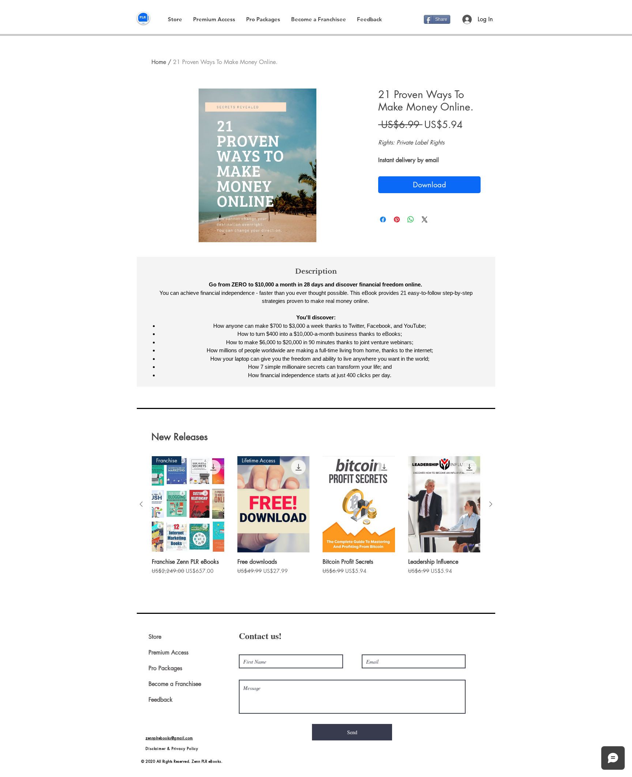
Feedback (160, 699)
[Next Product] (490, 504)
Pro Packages (165, 668)
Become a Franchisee (174, 684)
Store (154, 637)
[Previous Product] (141, 504)
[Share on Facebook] (383, 219)
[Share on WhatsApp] (410, 219)
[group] (316, 523)
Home (158, 62)
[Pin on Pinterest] (396, 219)
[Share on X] (424, 219)
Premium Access (168, 652)
